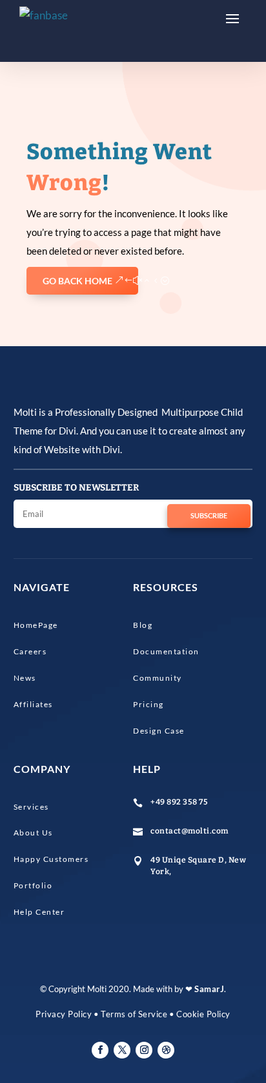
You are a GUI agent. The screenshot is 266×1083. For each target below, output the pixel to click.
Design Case (159, 731)
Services (31, 807)
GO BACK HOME (77, 280)
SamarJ (209, 989)
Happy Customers (51, 859)
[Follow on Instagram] (144, 1050)
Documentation (166, 651)
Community (157, 678)
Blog (142, 625)
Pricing (148, 704)
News (25, 678)
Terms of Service (134, 1014)
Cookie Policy (203, 1014)
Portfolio (33, 885)
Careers (30, 651)
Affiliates (33, 704)
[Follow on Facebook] (100, 1050)
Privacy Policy (64, 1014)
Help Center (39, 912)
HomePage (36, 625)
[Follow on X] (122, 1050)
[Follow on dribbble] (166, 1050)
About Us (33, 832)
